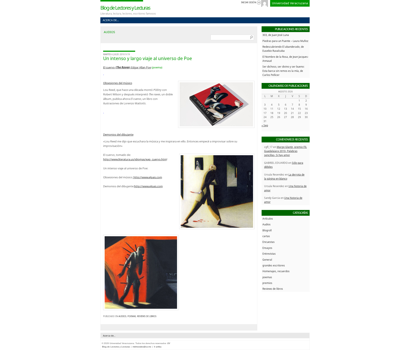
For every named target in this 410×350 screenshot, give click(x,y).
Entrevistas (269, 253)
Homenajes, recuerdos (276, 271)
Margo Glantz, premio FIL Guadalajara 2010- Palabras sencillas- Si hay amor (285, 151)
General (267, 259)
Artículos (267, 218)
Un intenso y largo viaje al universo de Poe (147, 58)
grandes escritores (273, 265)
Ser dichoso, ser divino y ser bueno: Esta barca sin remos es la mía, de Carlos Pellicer (283, 71)
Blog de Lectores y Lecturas (125, 7)
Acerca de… (111, 20)
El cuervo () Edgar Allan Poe (127, 67)
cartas (266, 236)
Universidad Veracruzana (290, 3)
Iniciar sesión (248, 2)
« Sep (265, 125)
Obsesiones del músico (117, 83)
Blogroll (267, 230)
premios (267, 283)
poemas (131, 316)
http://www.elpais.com (147, 177)
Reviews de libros (146, 316)
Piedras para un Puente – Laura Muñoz (285, 41)
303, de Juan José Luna (275, 35)
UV (168, 343)
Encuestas (268, 242)
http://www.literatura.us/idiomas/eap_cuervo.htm (135, 159)
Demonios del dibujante (118, 134)
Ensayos (267, 248)
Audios (122, 316)
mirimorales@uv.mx (142, 347)
